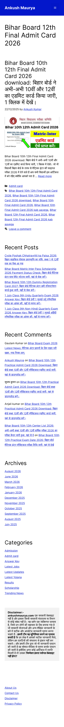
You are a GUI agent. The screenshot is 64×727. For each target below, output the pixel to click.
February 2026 (14, 487)
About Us (10, 687)
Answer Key (12, 561)
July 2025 (11, 524)
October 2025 (13, 508)
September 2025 (15, 513)
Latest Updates (14, 572)
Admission (11, 550)
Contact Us (12, 693)
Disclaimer (11, 698)
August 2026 (13, 471)
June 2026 (11, 476)
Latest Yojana (13, 577)
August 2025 (13, 519)
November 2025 (15, 503)
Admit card (16, 186)
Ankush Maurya (20, 7)
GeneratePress (32, 721)
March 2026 (12, 481)
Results (9, 582)
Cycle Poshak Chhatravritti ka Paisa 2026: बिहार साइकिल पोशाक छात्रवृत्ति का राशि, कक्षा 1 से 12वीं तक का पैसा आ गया (31, 259)
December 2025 (15, 497)
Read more (45, 176)
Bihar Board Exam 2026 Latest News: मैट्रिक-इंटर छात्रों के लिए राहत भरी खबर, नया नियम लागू (31, 348)
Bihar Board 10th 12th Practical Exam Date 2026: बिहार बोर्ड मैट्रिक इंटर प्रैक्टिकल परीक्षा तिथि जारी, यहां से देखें (32, 440)
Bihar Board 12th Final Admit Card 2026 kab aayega (30, 219)
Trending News (14, 593)
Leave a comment (20, 229)
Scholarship (12, 587)
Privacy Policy (13, 703)
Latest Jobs (12, 566)
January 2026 (13, 492)
